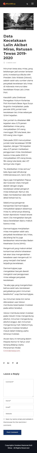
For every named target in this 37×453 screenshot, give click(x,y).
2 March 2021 (11, 62)
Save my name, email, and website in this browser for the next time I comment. (18, 422)
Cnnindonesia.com (11, 351)
